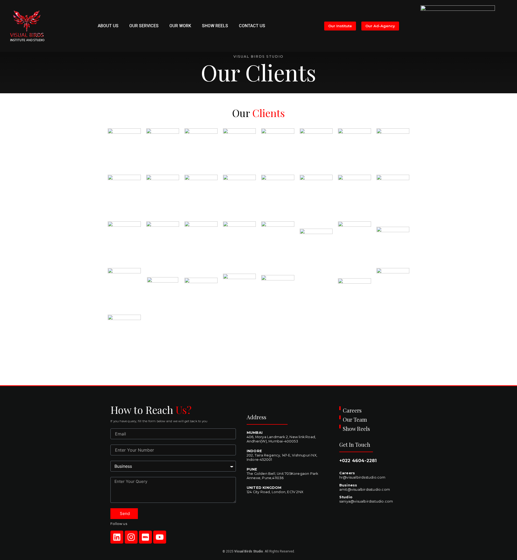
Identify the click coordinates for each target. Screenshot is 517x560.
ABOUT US (108, 25)
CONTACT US (252, 25)
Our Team (355, 419)
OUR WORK (180, 25)
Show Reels (356, 428)
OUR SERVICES (144, 25)
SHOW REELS (215, 25)
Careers (352, 410)
